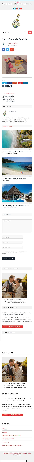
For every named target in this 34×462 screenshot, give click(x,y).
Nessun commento (12, 45)
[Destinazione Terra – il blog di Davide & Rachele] (17, 21)
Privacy (15, 455)
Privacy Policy (5, 442)
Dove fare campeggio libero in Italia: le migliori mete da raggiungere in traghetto (17, 152)
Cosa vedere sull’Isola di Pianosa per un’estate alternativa (17, 4)
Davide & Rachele (12, 43)
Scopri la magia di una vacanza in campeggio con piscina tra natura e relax (16, 206)
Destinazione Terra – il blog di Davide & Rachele (15, 453)
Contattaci (4, 432)
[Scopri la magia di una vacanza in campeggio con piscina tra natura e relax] (17, 194)
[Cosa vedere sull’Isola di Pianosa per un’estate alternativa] (17, 167)
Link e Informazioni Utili (8, 438)
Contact (19, 455)
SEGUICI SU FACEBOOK (9, 332)
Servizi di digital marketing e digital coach (12, 445)
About (29, 453)
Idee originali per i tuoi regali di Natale (11, 435)
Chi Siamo (4, 428)
